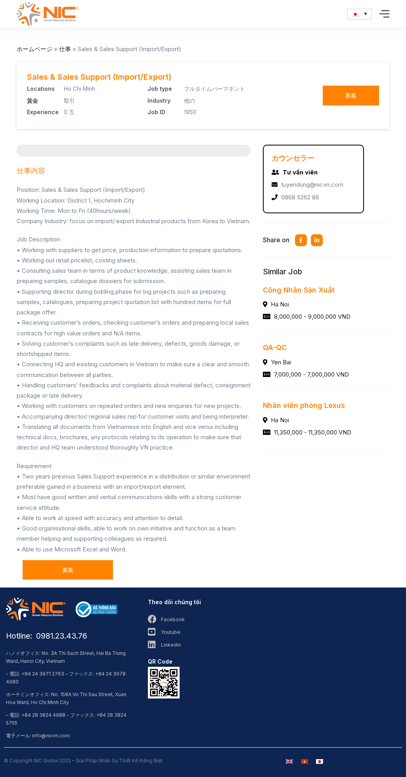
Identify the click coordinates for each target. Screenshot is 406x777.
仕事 (65, 49)
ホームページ (34, 49)
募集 (350, 95)
